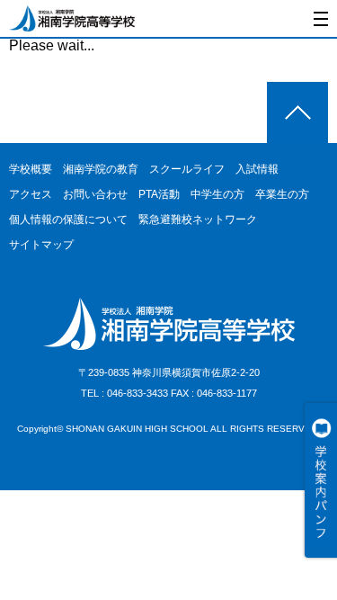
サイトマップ (41, 244)
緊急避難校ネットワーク (197, 219)
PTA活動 (159, 194)
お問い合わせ (95, 194)
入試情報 (257, 169)
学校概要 (30, 169)
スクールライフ (187, 169)
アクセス (30, 194)
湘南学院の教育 (100, 169)
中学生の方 (217, 194)
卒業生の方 (282, 194)
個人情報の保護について (68, 219)
